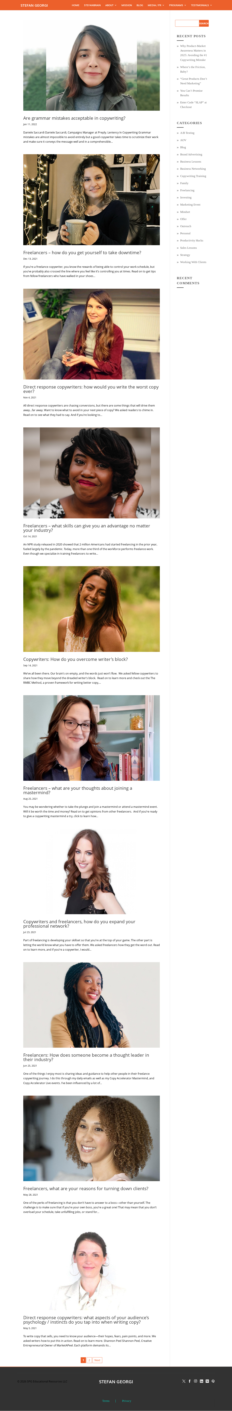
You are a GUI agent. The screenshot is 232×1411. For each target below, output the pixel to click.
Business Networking (193, 168)
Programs (176, 5)
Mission (126, 5)
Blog (140, 5)
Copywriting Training (193, 176)
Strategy (185, 255)
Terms (106, 1400)
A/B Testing (187, 132)
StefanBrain (92, 5)
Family (184, 183)
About (109, 5)
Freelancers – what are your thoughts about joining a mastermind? (77, 790)
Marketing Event (190, 204)
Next (97, 1360)
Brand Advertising (191, 154)
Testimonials (200, 5)
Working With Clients (193, 262)
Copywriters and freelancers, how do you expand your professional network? (79, 923)
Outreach (185, 226)
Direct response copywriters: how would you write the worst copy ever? (91, 389)
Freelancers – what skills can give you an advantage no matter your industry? (86, 528)
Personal (185, 233)
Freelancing (187, 190)
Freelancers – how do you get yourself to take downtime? (82, 252)
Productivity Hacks (191, 240)
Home (75, 5)
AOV (183, 140)
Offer (183, 219)
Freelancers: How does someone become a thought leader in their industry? (86, 1057)
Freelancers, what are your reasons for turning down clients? (85, 1188)
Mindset (185, 212)
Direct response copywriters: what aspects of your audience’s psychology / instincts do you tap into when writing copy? (86, 1319)
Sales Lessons (188, 247)
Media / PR (154, 5)
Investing (186, 197)
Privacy (126, 1400)
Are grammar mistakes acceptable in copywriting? (74, 118)
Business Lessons (190, 161)
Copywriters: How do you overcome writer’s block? (75, 659)
